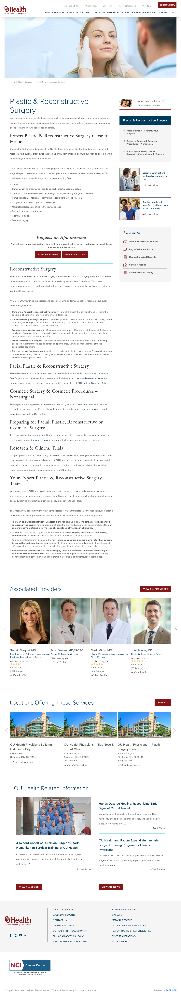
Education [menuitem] (107, 6)
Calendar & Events (64, 915)
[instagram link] (15, 935)
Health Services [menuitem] (54, 13)
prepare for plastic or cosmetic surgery (42, 440)
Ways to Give (119, 941)
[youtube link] (20, 935)
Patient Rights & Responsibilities (131, 931)
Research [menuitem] (113, 13)
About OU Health (63, 909)
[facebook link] (10, 935)
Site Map (92, 990)
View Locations (75, 254)
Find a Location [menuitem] (95, 13)
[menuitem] (173, 14)
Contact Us (60, 920)
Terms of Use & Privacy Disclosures (69, 990)
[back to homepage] (14, 82)
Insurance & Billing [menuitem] (71, 6)
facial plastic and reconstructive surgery (89, 378)
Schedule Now (167, 5)
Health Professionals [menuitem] (127, 6)
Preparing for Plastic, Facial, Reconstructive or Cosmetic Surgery (145, 153)
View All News (111, 887)
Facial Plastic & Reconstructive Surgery (142, 132)
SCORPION (171, 990)
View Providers (48, 254)
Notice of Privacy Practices (129, 925)
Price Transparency (124, 936)
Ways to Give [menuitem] (147, 6)
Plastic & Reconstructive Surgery (145, 120)
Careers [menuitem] (164, 13)
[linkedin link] (25, 935)
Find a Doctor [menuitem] (75, 13)
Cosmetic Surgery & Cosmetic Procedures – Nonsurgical (141, 142)
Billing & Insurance (123, 909)
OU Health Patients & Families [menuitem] (139, 13)
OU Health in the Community (70, 931)
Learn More (151, 185)
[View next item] (176, 630)
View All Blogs (29, 887)
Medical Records (122, 920)
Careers (117, 915)
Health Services (25, 82)
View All (162, 702)
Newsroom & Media (64, 925)
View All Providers (155, 589)
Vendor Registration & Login (70, 941)
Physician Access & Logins (69, 936)
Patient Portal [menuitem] (91, 6)
